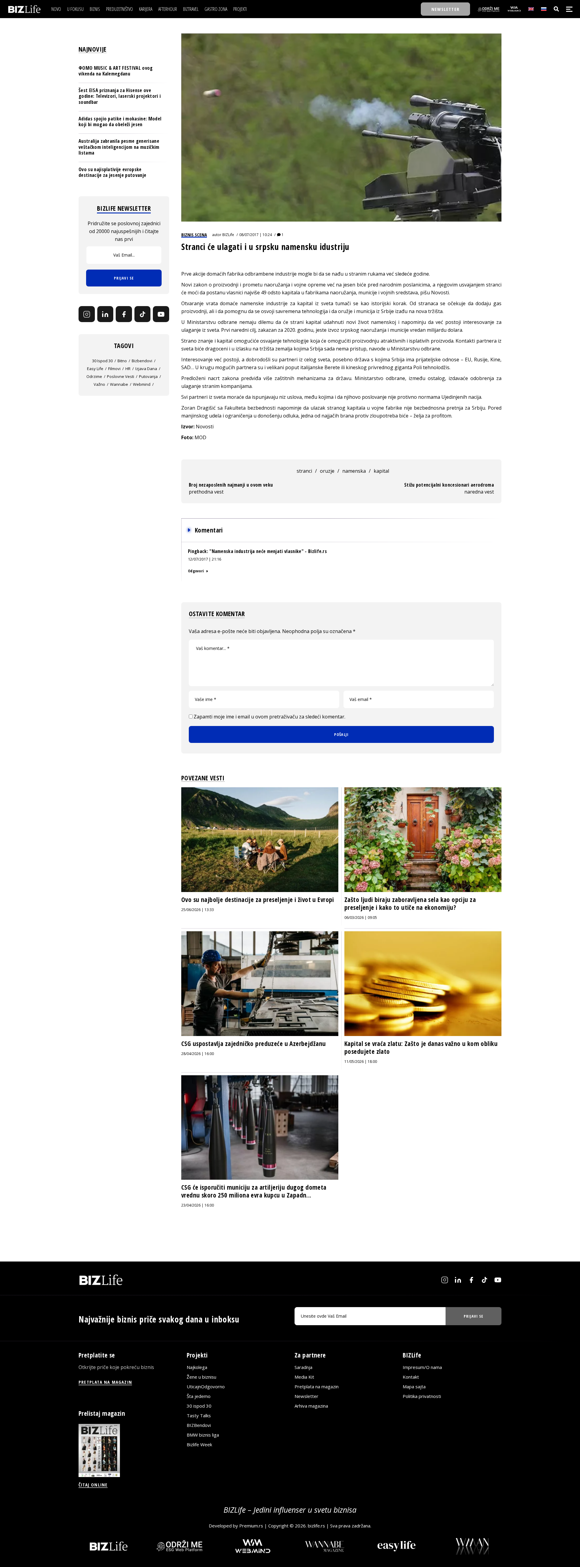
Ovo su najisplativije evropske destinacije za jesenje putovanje (112, 172)
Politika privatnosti (422, 1396)
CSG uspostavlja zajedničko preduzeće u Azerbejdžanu (253, 1043)
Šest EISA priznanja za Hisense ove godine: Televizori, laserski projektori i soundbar (120, 96)
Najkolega (197, 1367)
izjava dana (146, 369)
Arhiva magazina (311, 1406)
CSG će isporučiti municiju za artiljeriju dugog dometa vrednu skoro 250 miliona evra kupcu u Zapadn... (254, 1191)
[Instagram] (87, 314)
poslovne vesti (120, 376)
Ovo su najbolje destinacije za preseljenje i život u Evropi (257, 899)
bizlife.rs (316, 1526)
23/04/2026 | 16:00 (197, 1205)
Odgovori (196, 571)
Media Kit (304, 1377)
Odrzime (94, 376)
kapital (381, 471)
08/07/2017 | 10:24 (255, 234)
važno (99, 384)
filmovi (114, 369)
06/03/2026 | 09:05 (360, 917)
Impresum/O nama (422, 1367)
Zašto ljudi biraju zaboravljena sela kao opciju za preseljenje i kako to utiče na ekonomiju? (410, 903)
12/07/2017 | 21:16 (204, 559)
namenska (354, 471)
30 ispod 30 (102, 361)
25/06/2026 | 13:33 (197, 909)
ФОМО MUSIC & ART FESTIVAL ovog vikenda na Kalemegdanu (116, 71)
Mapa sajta (414, 1386)
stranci (304, 471)
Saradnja (303, 1367)
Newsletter (306, 1396)
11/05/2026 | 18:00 (360, 1061)
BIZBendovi (199, 1425)
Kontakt (411, 1377)
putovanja (148, 376)
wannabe (119, 384)
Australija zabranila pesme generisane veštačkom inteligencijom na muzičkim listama (119, 147)
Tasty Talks (199, 1415)
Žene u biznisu (201, 1377)
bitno (122, 361)
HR (127, 369)
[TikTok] (142, 314)
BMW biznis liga (203, 1435)
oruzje (327, 471)
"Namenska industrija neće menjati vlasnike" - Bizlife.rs (268, 551)
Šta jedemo (199, 1396)
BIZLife (228, 234)
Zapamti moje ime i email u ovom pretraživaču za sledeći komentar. (269, 716)
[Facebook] (124, 314)
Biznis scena (194, 235)
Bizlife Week (199, 1444)
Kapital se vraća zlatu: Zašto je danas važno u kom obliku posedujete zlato (421, 1047)
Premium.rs (251, 1526)
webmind (141, 384)
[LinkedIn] (105, 314)
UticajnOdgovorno (206, 1386)
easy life (95, 369)
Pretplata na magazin (317, 1386)
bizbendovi (142, 361)
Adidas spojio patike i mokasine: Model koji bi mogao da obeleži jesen (120, 121)
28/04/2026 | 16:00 (197, 1053)
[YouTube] (161, 314)
